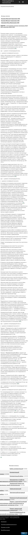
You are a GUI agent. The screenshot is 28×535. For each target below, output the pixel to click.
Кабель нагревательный (16, 468)
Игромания (3, 521)
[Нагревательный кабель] (1, 457)
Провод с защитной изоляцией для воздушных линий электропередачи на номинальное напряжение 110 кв (13, 503)
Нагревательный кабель (16, 476)
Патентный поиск (6, 2)
